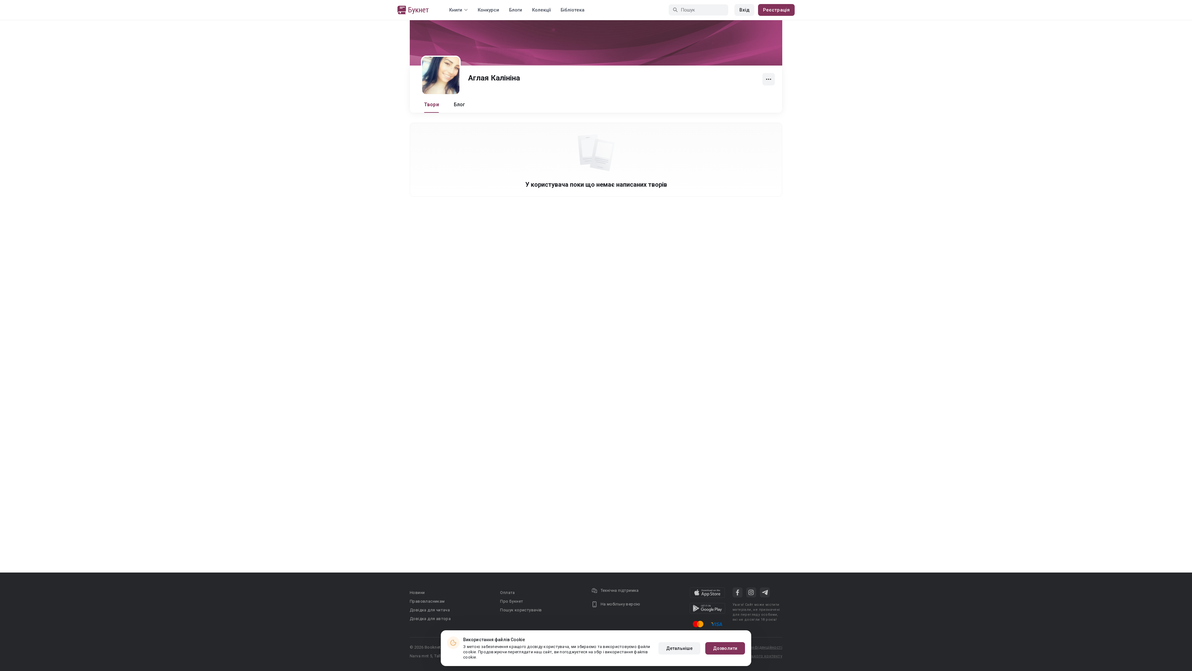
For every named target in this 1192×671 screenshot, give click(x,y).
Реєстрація (776, 10)
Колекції (541, 10)
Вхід (744, 10)
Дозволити (725, 648)
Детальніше (679, 648)
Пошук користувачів (521, 610)
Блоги (515, 10)
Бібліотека (573, 10)
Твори (431, 104)
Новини (417, 592)
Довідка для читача (430, 610)
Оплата (507, 592)
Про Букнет (511, 601)
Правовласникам (427, 601)
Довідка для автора (430, 618)
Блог (459, 104)
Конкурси (488, 10)
